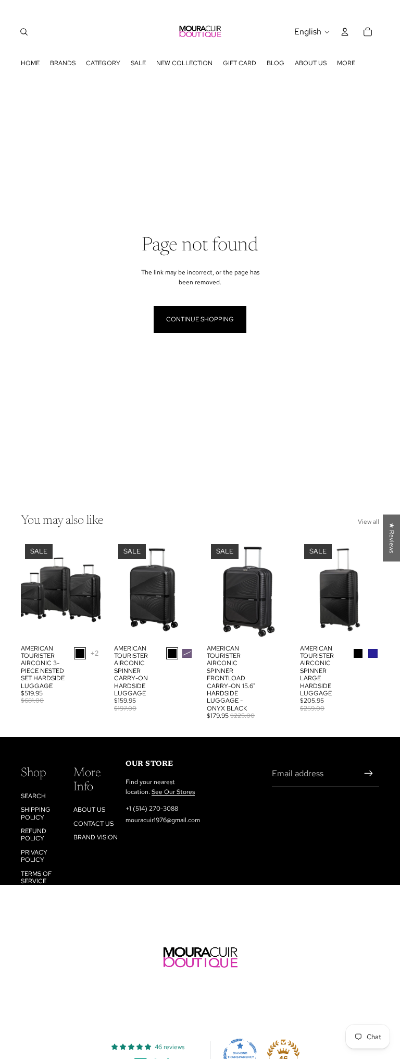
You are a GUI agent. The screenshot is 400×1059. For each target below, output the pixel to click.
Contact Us (93, 824)
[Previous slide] (32, 590)
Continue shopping (200, 319)
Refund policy (33, 835)
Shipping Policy (36, 813)
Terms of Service (36, 877)
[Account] (344, 31)
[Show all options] (94, 653)
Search (33, 796)
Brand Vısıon (95, 837)
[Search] (23, 31)
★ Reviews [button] (392, 538)
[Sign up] (368, 773)
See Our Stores (173, 792)
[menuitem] (346, 63)
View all (368, 522)
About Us (89, 809)
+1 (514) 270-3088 (152, 808)
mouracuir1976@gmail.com (163, 820)
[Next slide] (89, 590)
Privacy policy (34, 856)
